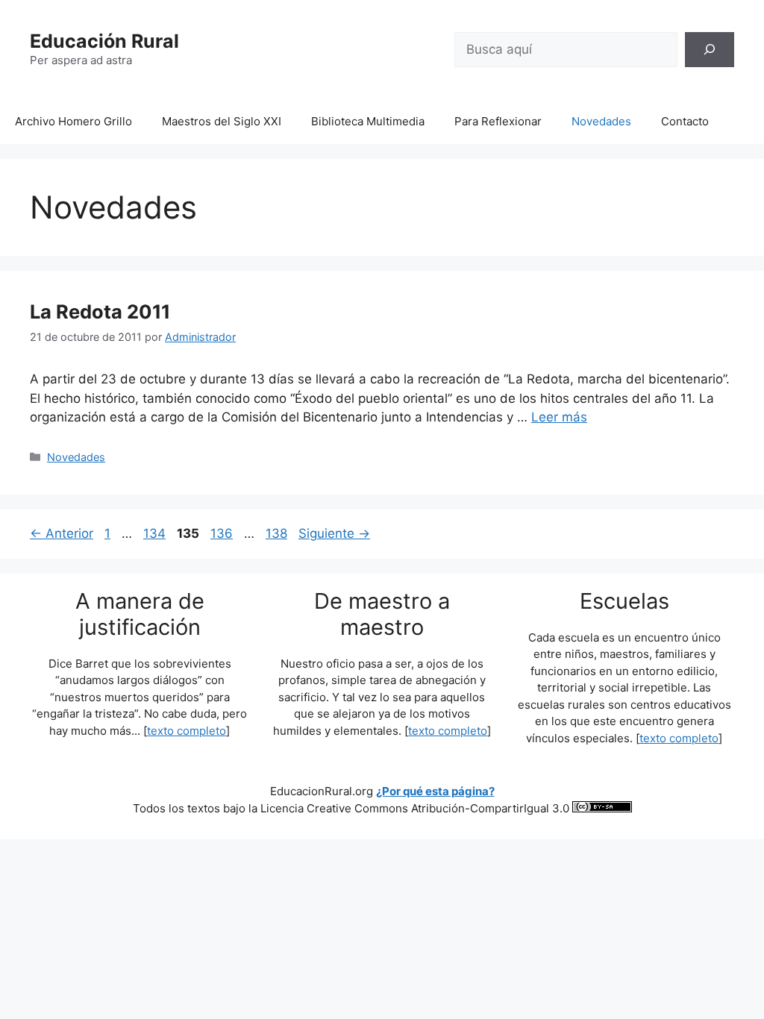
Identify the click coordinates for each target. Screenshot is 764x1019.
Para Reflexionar (498, 121)
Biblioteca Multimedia (368, 121)
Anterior (61, 533)
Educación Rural (104, 41)
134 (156, 533)
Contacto (685, 121)
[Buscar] (709, 50)
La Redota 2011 (100, 311)
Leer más (559, 417)
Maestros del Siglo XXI (221, 121)
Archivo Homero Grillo (73, 121)
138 (278, 533)
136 (223, 533)
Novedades (601, 121)
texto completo (186, 731)
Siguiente (334, 533)
